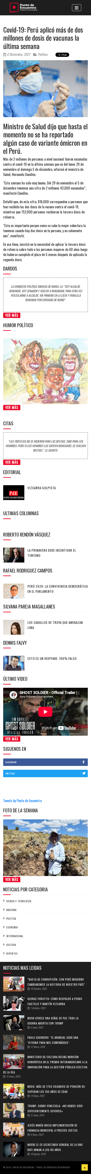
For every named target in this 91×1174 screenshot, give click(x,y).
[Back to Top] (84, 1167)
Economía (12, 927)
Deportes (12, 953)
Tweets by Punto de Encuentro (22, 800)
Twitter (10, 773)
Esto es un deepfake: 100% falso (52, 658)
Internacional (14, 936)
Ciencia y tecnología (18, 901)
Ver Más (11, 315)
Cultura (11, 945)
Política (42, 54)
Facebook (11, 762)
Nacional (11, 910)
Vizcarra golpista (42, 487)
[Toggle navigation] (76, 7)
